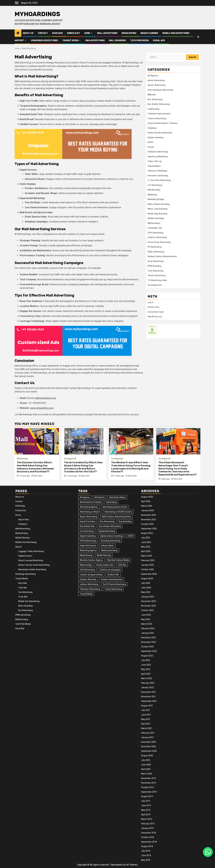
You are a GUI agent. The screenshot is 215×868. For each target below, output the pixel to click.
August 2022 (147, 656)
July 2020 (145, 760)
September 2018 (149, 842)
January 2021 (147, 737)
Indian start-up (155, 161)
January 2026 (147, 510)
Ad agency (85, 497)
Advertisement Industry (91, 502)
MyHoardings (37, 14)
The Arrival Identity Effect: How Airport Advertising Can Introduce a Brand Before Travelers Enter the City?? (83, 467)
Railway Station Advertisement (162, 256)
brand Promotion (88, 521)
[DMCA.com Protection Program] (152, 330)
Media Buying (129, 33)
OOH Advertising (155, 232)
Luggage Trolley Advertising (31, 551)
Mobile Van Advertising (175, 33)
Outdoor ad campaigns (110, 570)
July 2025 (145, 537)
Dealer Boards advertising (160, 132)
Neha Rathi (37, 476)
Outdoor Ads (113, 574)
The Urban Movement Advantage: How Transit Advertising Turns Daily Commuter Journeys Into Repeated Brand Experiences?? (177, 468)
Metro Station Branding (159, 204)
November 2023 (148, 606)
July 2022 (145, 660)
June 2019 (146, 805)
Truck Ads (22, 597)
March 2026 (146, 506)
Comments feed (155, 311)
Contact (43, 33)
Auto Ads (22, 583)
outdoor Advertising (89, 584)
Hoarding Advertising (110, 541)
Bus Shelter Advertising (159, 104)
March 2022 (146, 678)
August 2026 (147, 497)
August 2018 (147, 846)
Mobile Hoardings (156, 218)
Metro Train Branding (157, 208)
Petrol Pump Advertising (159, 242)
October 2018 (147, 837)
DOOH (150, 142)
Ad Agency (153, 75)
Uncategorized (154, 285)
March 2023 (146, 624)
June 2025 (146, 542)
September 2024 (149, 574)
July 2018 (145, 851)
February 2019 (147, 823)
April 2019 (145, 814)
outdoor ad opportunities (91, 574)
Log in (150, 302)
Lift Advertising (155, 185)
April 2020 (145, 769)
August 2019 (147, 796)
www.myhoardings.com (41, 408)
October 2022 (147, 646)
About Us (28, 33)
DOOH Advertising (88, 541)
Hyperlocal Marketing (158, 156)
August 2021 (147, 705)
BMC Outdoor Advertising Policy (116, 516)
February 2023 (147, 628)
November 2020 (148, 746)
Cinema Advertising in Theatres (163, 123)
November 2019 (148, 783)
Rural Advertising (156, 261)
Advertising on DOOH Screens (118, 512)
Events (151, 147)
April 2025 (145, 551)
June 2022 (146, 665)
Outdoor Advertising (157, 237)
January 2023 (147, 633)
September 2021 (149, 701)
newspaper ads (155, 228)
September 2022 (149, 651)
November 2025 (148, 519)
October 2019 (147, 787)
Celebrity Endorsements (159, 113)
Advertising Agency (89, 507)
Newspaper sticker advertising (32, 569)
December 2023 (148, 601)
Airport (19, 40)
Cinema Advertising (157, 118)
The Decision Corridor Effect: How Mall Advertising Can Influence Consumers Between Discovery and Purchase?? (35, 467)
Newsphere (117, 864)
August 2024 (147, 578)
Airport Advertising (156, 85)
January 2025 (147, 565)
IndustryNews (154, 166)
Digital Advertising (106, 531)
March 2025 (146, 556)
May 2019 (145, 810)
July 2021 (145, 710)
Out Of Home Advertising (114, 584)
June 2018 (146, 855)
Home (87, 33)
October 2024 (147, 569)
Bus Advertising (155, 99)
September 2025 (149, 528)
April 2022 (145, 674)
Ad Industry (99, 497)
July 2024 (145, 583)
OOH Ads (122, 565)
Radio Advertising (156, 251)
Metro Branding (25, 606)
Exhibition (22, 524)
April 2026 (145, 501)
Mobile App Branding (157, 213)
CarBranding (153, 108)
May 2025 (145, 547)
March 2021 (146, 728)
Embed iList (73, 33)
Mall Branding (117, 40)
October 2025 (147, 524)
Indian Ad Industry (88, 545)
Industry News (107, 545)
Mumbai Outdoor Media (118, 560)
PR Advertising (154, 247)
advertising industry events (114, 507)
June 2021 (146, 715)
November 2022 (148, 642)
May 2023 (145, 619)
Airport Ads (23, 519)
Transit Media (70, 40)
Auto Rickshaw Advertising (160, 89)
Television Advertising (90, 589)
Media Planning (149, 33)
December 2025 (148, 515)
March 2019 (146, 819)
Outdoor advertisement (112, 579)
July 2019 (145, 801)
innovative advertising (158, 175)
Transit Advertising (156, 275)
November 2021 (148, 696)
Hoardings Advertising (44, 40)
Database (152, 128)
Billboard (152, 94)
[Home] (18, 33)
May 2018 (145, 860)
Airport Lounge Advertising (30, 560)
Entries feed (153, 307)
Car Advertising (25, 592)
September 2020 (149, 751)
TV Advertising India (157, 280)
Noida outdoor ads (105, 565)
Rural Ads (159, 40)
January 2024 (147, 597)
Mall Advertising (107, 33)
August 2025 (147, 533)
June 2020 (146, 764)
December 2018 (148, 833)
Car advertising (87, 531)
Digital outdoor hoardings (111, 536)
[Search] (198, 37)
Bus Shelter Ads (87, 526)
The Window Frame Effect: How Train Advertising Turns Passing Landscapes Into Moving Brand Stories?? (130, 467)
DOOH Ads (57, 33)
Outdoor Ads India (88, 579)
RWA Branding (154, 266)
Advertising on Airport (90, 512)
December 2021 (148, 692)
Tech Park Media (139, 40)
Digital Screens (25, 556)
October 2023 (147, 610)
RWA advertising (95, 40)
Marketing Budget (156, 199)
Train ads (22, 587)
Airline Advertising (156, 80)
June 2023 (146, 615)
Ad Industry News (117, 497)
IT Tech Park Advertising (159, 180)
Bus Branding (125, 521)
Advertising (111, 502)
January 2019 (147, 828)
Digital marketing (155, 137)
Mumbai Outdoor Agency (91, 560)
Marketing (152, 194)
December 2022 (148, 637)
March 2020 (146, 774)
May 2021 (145, 719)
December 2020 (148, 742)
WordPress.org (155, 316)
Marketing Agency (88, 550)
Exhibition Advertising (158, 151)
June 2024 (146, 587)
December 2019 (148, 778)
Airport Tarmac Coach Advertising (34, 565)
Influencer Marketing (157, 170)
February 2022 (147, 683)
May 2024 (145, 592)
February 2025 (147, 560)
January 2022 (147, 687)
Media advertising (109, 550)
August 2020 (147, 755)
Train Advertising (156, 270)
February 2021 (147, 733)
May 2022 (145, 669)
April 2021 (145, 724)
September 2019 (149, 792)
